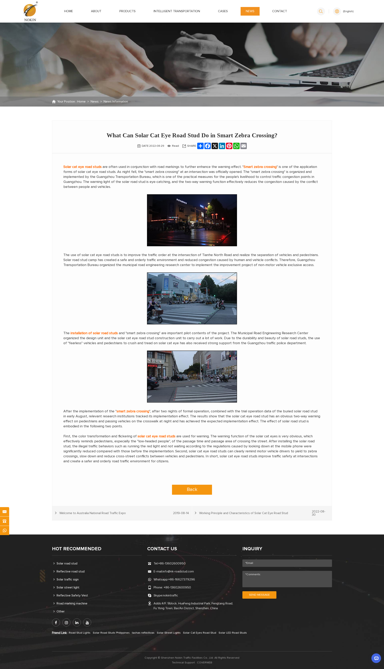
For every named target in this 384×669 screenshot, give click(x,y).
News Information (116, 101)
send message (259, 594)
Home (68, 11)
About (96, 11)
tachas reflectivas (143, 632)
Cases (223, 11)
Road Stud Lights (79, 632)
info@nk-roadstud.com (178, 571)
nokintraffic (170, 595)
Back (192, 489)
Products (127, 11)
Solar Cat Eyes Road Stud (199, 632)
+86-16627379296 (181, 579)
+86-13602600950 (172, 563)
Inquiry (252, 548)
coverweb (204, 662)
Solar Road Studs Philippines (111, 632)
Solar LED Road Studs (233, 632)
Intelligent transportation (177, 11)
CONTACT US (162, 548)
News (250, 11)
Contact (279, 11)
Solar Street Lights (169, 632)
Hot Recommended (76, 548)
